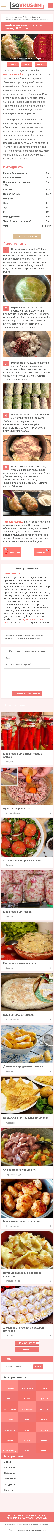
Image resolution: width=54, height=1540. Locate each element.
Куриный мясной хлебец (18, 1014)
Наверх (27, 1349)
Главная (7, 17)
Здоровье (9, 1467)
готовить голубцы (13, 74)
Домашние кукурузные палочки (23, 1066)
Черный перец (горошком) (17, 221)
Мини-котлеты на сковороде (21, 1221)
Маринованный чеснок (17, 911)
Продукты (10, 1484)
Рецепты (18, 17)
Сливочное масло (12, 178)
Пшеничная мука (11, 194)
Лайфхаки (9, 1473)
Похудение (10, 1478)
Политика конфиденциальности (31, 1530)
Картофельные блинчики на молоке (25, 1118)
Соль (5, 226)
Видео (7, 1461)
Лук (5, 207)
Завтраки (10, 1123)
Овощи (40, 65)
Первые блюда (13, 1174)
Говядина (8, 198)
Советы (8, 1490)
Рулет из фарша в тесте (18, 808)
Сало (5, 203)
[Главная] (27, 5)
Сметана (7, 189)
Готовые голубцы (13, 521)
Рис (5, 212)
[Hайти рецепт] (50, 5)
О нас (10, 1530)
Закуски (9, 762)
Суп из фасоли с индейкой (19, 1169)
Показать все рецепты (28, 1343)
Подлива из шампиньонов (19, 963)
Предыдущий (14, 552)
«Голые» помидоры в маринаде (23, 860)
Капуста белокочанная (15, 173)
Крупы (13, 65)
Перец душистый (12, 217)
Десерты (10, 1336)
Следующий (40, 552)
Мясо (26, 65)
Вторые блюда (31, 17)
